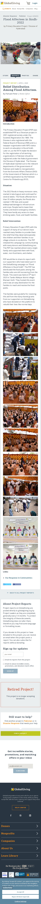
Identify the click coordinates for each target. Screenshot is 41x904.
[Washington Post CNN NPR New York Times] (20, 867)
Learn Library (9, 856)
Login (35, 3)
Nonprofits (20, 9)
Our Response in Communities (18, 578)
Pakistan (22, 16)
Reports (15, 75)
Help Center (20, 808)
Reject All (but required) (20, 897)
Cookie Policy (7, 888)
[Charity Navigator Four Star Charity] (5, 874)
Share (35, 75)
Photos (25, 75)
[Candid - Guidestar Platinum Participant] (12, 874)
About (14, 9)
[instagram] (20, 815)
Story (5, 75)
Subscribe (20, 771)
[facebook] (10, 815)
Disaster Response (10, 16)
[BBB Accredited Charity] (20, 874)
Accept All (20, 892)
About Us (7, 848)
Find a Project (20, 733)
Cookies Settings (20, 901)
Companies (29, 9)
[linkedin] (30, 815)
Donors (5, 826)
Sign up (10, 671)
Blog (35, 9)
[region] (20, 891)
